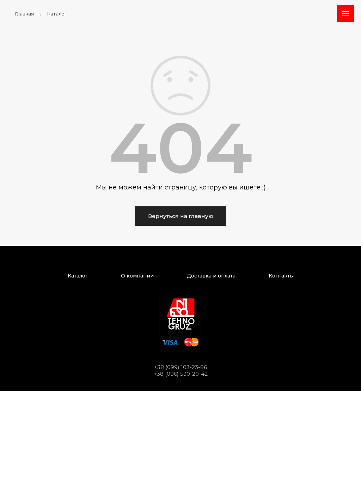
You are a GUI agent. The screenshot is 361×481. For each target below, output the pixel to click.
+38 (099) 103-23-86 (180, 367)
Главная (24, 14)
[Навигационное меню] (345, 13)
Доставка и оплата (211, 276)
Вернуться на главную (180, 216)
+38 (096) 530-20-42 (181, 373)
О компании (137, 276)
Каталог (57, 14)
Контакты (281, 276)
